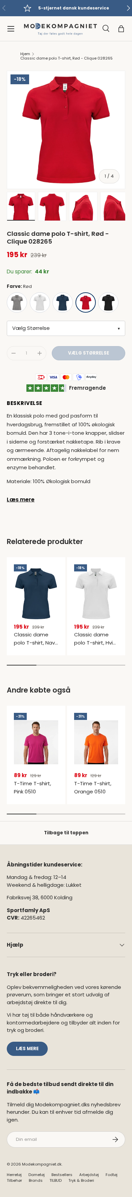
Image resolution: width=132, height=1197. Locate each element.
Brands (36, 1180)
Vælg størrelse (88, 353)
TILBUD (55, 1180)
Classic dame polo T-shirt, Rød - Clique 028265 (66, 58)
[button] (121, 28)
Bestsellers (61, 1174)
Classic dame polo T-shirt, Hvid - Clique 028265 (95, 642)
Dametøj (36, 1174)
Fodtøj (111, 1174)
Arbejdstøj (89, 1174)
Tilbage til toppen (66, 833)
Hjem (25, 54)
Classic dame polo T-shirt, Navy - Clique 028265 (36, 642)
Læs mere (21, 499)
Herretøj (14, 1174)
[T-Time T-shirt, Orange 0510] (96, 742)
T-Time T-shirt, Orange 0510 (92, 787)
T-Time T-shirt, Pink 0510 (32, 787)
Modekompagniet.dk (42, 1164)
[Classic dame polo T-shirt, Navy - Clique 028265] (36, 593)
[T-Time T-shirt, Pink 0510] (36, 742)
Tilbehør (14, 1180)
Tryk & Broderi (81, 1180)
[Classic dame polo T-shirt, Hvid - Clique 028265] (96, 593)
